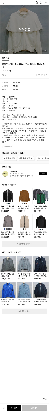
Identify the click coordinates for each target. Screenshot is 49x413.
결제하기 (34, 408)
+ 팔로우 (43, 174)
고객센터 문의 (6, 147)
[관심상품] (4, 408)
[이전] (3, 3)
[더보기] (45, 3)
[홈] (36, 3)
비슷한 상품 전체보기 (24, 244)
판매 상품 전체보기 (24, 311)
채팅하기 (14, 408)
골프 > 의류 (16, 82)
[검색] (41, 3)
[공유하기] (44, 399)
